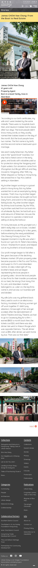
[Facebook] (11, 555)
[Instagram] (16, 555)
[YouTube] (20, 555)
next (31, 426)
